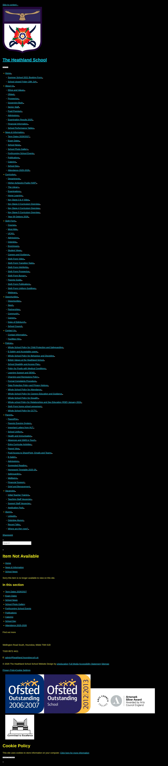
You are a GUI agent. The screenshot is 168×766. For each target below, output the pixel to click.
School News (11, 571)
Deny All (12, 757)
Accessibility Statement (90, 664)
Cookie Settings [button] (23, 670)
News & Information (14, 567)
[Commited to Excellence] (19, 739)
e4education (62, 664)
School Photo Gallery (15, 604)
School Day (10, 621)
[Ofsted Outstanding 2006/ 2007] (24, 712)
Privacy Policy (9, 670)
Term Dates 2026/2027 (16, 591)
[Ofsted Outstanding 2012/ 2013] (67, 712)
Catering (9, 617)
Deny (9, 757)
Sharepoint (8, 535)
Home (8, 563)
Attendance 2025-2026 (16, 625)
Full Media (74, 664)
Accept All (5, 757)
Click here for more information (74, 753)
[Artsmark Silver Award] (123, 712)
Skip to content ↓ (10, 5)
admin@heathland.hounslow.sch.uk (21, 657)
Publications (11, 613)
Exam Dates (11, 596)
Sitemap (105, 664)
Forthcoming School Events (18, 608)
